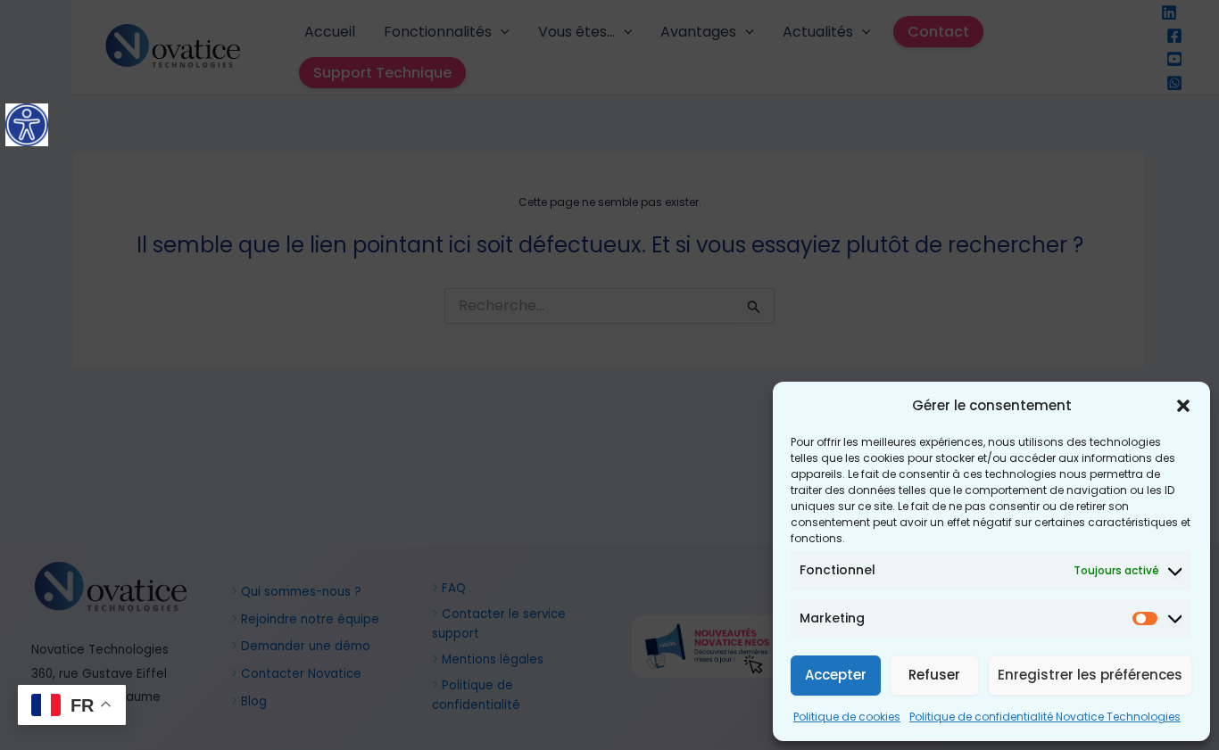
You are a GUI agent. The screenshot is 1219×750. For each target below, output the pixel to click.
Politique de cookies (846, 716)
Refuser (934, 674)
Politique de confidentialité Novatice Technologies (1045, 716)
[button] (1183, 406)
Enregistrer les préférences (1090, 674)
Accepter (836, 674)
